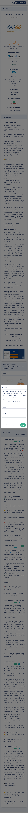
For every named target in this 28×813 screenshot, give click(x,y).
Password (4, 413)
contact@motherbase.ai (15, 397)
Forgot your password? (12, 425)
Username (4, 407)
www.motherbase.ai (14, 401)
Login (23, 425)
